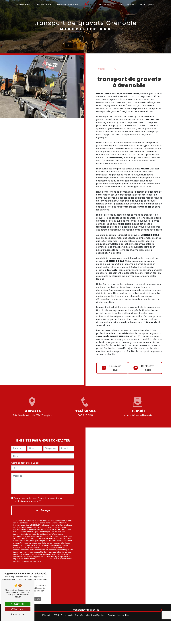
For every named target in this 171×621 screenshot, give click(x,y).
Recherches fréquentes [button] (85, 609)
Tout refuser (18, 609)
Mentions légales (95, 615)
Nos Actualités (106, 4)
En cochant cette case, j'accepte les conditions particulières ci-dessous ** (38, 500)
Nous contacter (127, 4)
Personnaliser (17, 614)
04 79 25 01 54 (85, 415)
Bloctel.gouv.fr (42, 559)
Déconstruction (44, 4)
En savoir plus (115, 368)
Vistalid (47, 615)
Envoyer (46, 510)
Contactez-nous (148, 368)
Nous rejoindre (147, 4)
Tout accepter (18, 604)
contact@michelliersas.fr (138, 415)
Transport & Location (68, 4)
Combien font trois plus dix (25, 462)
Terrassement (23, 4)
